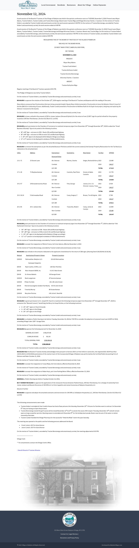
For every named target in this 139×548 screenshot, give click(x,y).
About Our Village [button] (84, 5)
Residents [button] (61, 5)
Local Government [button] (48, 5)
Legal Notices (73, 534)
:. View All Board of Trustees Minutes (28, 450)
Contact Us (64, 534)
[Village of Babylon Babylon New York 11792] (69, 520)
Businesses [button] (71, 5)
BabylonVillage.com (116, 545)
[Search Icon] (120, 5)
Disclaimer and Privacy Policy (69, 538)
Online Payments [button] (99, 5)
